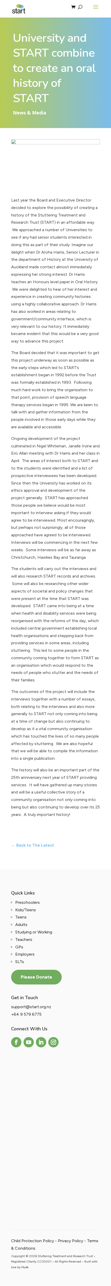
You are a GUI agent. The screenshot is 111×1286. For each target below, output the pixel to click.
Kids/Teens (25, 909)
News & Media (29, 113)
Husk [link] (24, 1267)
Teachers (23, 939)
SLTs (19, 961)
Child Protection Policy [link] (32, 1240)
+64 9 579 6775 (26, 1014)
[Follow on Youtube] (28, 1042)
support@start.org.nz (31, 1006)
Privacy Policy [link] (70, 1240)
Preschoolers (27, 902)
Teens (21, 917)
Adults (21, 924)
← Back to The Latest (32, 845)
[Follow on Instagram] (53, 1042)
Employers (25, 954)
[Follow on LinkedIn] (41, 1042)
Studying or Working (33, 932)
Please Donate (36, 977)
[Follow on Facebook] (16, 1042)
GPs (19, 947)
